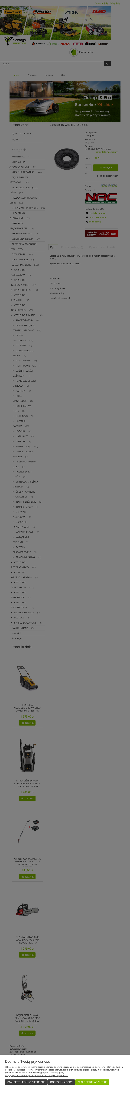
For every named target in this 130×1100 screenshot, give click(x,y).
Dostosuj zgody (61, 1082)
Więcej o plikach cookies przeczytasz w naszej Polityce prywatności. (36, 1075)
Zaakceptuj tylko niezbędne (26, 1082)
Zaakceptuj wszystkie (92, 1082)
